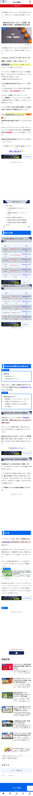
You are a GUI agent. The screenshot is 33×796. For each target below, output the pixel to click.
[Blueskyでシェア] (20, 566)
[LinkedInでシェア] (16, 576)
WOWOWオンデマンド (14, 114)
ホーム (16, 790)
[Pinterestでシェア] (9, 576)
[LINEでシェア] (27, 571)
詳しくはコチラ (15, 151)
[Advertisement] (16, 180)
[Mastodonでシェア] (12, 566)
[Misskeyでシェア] (27, 566)
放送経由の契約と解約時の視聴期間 (17, 222)
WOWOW (5, 64)
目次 (13, 201)
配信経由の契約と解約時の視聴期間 (17, 220)
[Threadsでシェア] (12, 571)
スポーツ (5, 608)
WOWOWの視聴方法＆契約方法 (14, 217)
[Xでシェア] (5, 566)
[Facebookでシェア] (5, 571)
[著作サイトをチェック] (16, 653)
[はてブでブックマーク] (20, 571)
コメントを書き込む (16, 770)
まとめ (8, 225)
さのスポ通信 (16, 2)
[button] (29, 445)
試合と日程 (9, 206)
